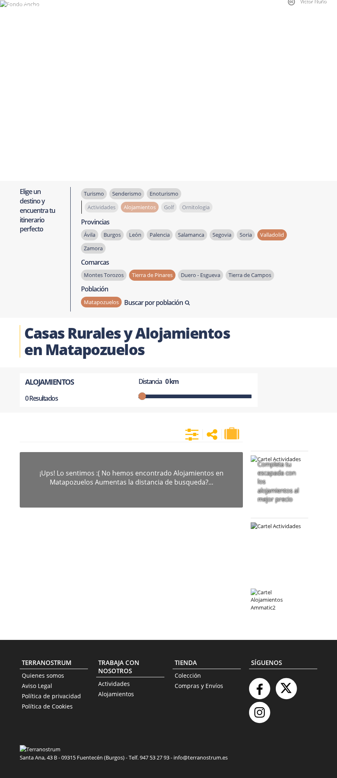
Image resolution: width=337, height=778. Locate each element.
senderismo (126, 193)
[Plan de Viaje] (232, 433)
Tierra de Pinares (152, 275)
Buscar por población (153, 302)
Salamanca (191, 234)
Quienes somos (43, 675)
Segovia (221, 234)
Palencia (160, 234)
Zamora (93, 248)
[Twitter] (286, 685)
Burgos (112, 234)
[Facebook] (259, 685)
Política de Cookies (47, 706)
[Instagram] (259, 709)
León (135, 234)
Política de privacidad (51, 696)
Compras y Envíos (199, 686)
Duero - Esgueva (200, 275)
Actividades (114, 684)
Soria (246, 234)
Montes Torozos (104, 275)
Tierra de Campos (250, 275)
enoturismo (164, 193)
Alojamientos (116, 694)
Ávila (89, 234)
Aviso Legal (37, 686)
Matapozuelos (101, 302)
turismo (94, 193)
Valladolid (272, 234)
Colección (188, 675)
